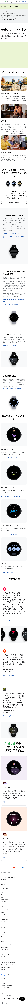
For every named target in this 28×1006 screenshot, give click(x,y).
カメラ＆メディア (5, 901)
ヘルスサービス (7, 449)
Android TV (3, 921)
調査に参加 (3, 969)
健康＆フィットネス (5, 899)
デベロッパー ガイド (5, 949)
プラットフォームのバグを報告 (8, 962)
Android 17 (3, 927)
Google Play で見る (8, 620)
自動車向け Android (5, 919)
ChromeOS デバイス (6, 917)
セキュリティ (4, 879)
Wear (11, 6)
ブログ (2, 886)
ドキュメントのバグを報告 (7, 965)
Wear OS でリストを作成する (11, 345)
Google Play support (5, 967)
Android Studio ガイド (6, 947)
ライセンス (11, 993)
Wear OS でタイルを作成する (11, 233)
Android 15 (3, 932)
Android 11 (3, 941)
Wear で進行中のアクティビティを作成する (13, 300)
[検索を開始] (17, 2)
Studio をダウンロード (6, 954)
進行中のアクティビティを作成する (10, 496)
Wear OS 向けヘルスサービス (9, 458)
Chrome (3, 981)
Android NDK (4, 956)
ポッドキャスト (4, 888)
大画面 (2, 912)
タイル (3, 564)
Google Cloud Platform (6, 985)
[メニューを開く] (2, 1)
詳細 (4, 802)
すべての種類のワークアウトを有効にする (13, 237)
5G (2, 906)
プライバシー (4, 904)
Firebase (3, 983)
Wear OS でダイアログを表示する (12, 389)
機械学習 (3, 897)
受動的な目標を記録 (14, 202)
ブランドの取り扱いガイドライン (9, 995)
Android (3, 875)
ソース (2, 882)
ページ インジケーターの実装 (9, 534)
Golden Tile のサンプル (7, 572)
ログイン (24, 1)
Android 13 (3, 936)
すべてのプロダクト (5, 988)
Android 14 (3, 934)
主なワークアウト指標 (9, 526)
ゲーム (2, 894)
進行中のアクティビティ (10, 487)
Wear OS (3, 914)
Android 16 (3, 930)
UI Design (4, 6)
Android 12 (3, 939)
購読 (22, 999)
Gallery (17, 6)
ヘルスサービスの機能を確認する (12, 304)
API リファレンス (5, 952)
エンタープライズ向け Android (8, 877)
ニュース (3, 884)
